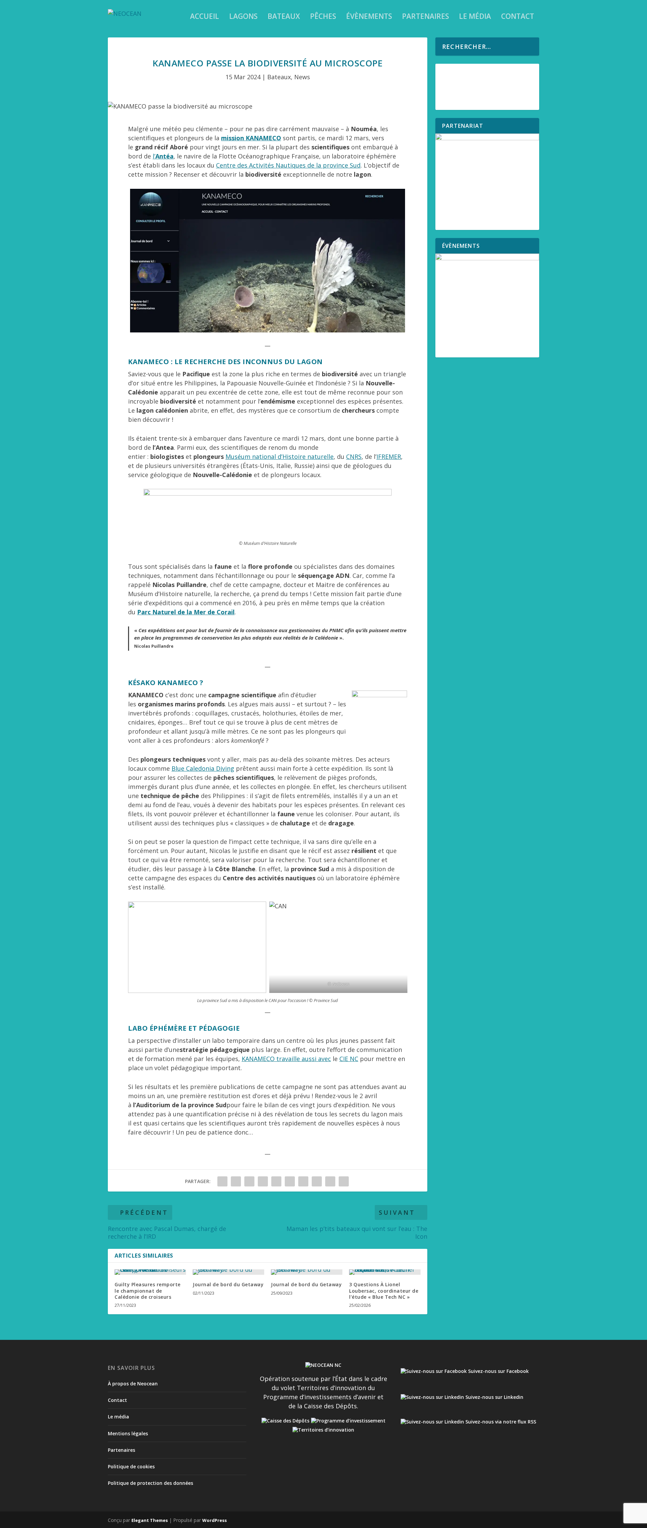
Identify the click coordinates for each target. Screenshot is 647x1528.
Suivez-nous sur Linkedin (493, 1397)
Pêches (323, 17)
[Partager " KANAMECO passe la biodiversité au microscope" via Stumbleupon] (317, 1181)
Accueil (204, 17)
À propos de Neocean (133, 1383)
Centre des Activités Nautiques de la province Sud (288, 165)
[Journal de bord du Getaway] (228, 1272)
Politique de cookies (131, 1466)
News (302, 77)
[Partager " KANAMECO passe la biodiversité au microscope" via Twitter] (236, 1181)
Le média (475, 17)
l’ (163, 156)
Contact (517, 17)
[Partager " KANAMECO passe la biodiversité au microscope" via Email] (330, 1181)
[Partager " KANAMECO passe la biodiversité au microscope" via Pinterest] (276, 1181)
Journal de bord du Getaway (228, 1284)
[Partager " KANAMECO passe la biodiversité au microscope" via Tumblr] (263, 1181)
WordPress (214, 1520)
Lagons (243, 17)
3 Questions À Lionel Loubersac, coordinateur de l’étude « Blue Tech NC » (383, 1290)
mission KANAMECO (251, 138)
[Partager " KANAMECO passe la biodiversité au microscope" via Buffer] (303, 1181)
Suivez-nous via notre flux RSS (500, 1421)
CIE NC (348, 1059)
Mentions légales (128, 1433)
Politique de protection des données (150, 1483)
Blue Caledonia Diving (203, 768)
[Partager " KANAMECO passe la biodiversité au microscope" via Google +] (249, 1181)
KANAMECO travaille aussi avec (286, 1059)
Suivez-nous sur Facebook (498, 1371)
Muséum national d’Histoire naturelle (279, 456)
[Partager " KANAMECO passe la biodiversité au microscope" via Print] (343, 1181)
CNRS (354, 456)
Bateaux (284, 17)
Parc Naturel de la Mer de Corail (186, 612)
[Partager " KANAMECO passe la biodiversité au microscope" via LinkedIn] (290, 1181)
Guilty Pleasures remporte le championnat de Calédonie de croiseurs (148, 1290)
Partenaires (425, 17)
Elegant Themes (149, 1520)
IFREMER (388, 456)
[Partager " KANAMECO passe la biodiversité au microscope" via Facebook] (222, 1181)
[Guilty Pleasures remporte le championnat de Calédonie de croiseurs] (150, 1272)
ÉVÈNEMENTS (369, 17)
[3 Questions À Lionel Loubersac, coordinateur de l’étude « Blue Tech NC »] (385, 1272)
